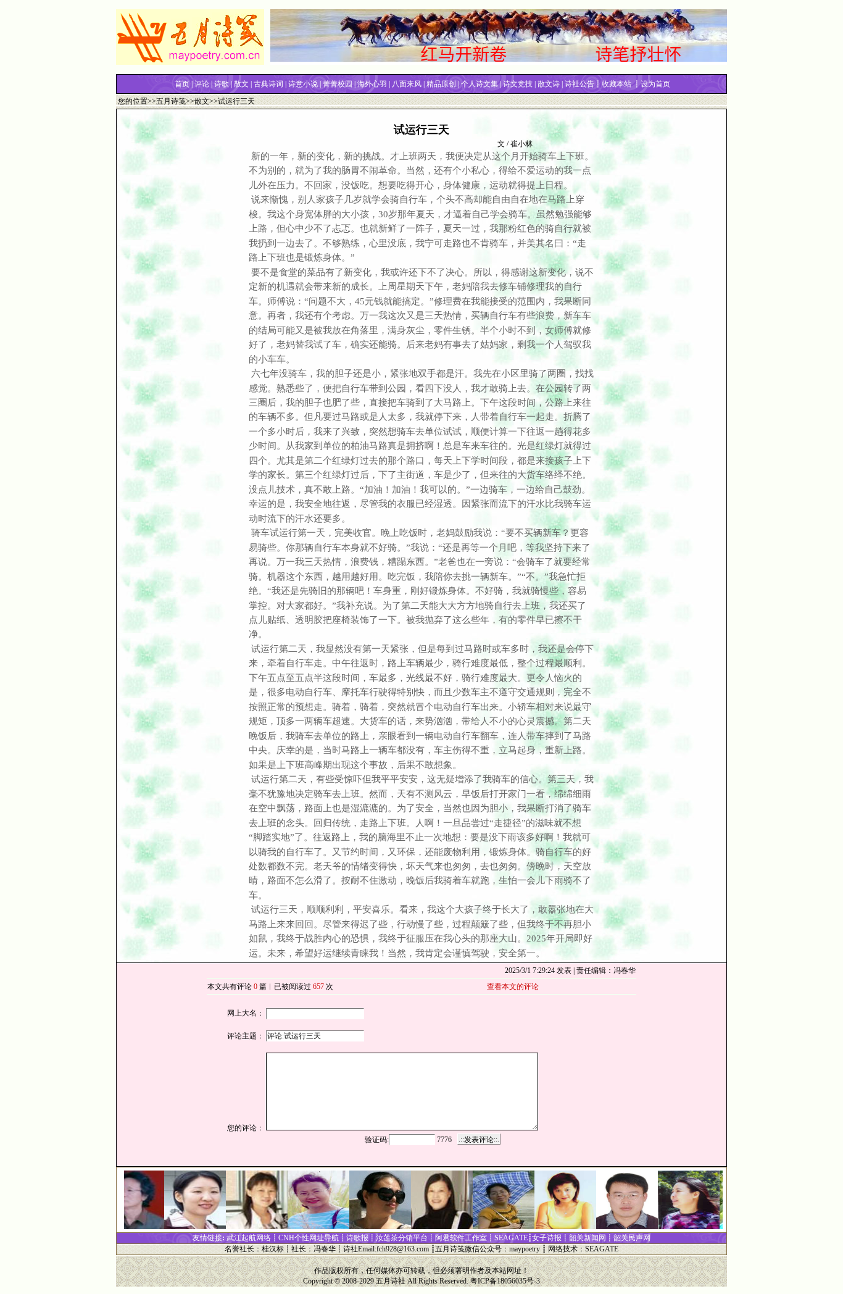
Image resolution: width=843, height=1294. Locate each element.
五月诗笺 (171, 101)
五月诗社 (390, 1281)
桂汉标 (273, 1249)
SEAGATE (601, 1249)
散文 (201, 101)
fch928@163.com (402, 1249)
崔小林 (521, 144)
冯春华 (325, 1249)
